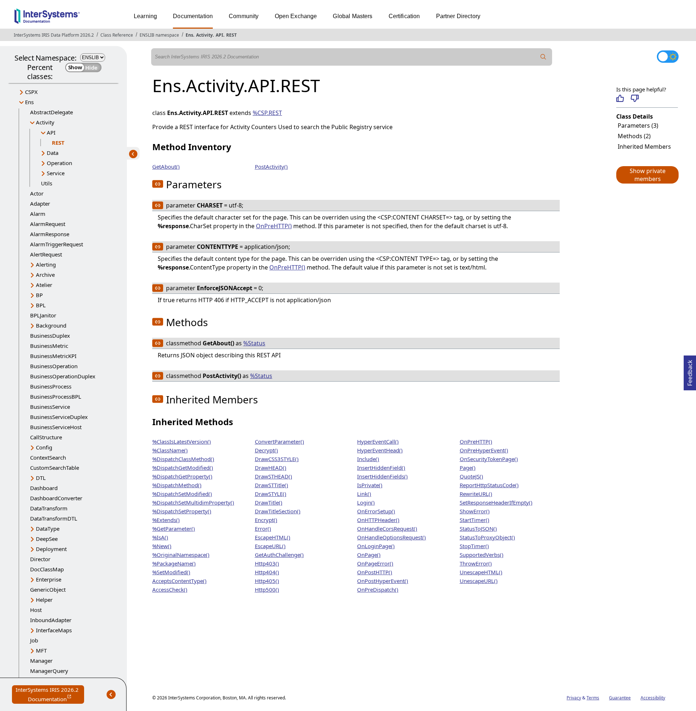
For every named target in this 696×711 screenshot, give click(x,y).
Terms (593, 698)
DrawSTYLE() (270, 493)
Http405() (267, 580)
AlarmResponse (49, 234)
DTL (41, 477)
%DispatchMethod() (177, 485)
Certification (404, 16)
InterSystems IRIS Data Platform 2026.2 (54, 35)
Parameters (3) (638, 126)
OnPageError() (375, 563)
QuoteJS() (471, 476)
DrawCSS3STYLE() (277, 459)
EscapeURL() (270, 546)
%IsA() (160, 537)
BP (39, 295)
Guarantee (620, 698)
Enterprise (48, 579)
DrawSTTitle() (271, 485)
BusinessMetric (49, 345)
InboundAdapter (50, 620)
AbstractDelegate (51, 112)
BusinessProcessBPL (55, 396)
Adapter (40, 203)
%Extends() (166, 519)
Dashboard (44, 488)
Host (36, 609)
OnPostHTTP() (374, 572)
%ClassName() (170, 450)
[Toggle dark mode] (668, 56)
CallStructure (46, 437)
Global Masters (352, 16)
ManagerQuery (49, 670)
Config (44, 447)
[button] (647, 175)
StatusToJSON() (478, 528)
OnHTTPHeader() (378, 519)
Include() (368, 459)
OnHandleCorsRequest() (387, 528)
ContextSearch (48, 457)
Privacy (574, 698)
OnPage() (369, 554)
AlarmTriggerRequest (56, 244)
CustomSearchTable (54, 467)
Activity (204, 35)
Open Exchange (296, 16)
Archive (45, 274)
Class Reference (116, 35)
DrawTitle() (268, 502)
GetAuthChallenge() (279, 554)
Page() (468, 467)
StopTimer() (474, 546)
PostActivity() (271, 166)
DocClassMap (47, 569)
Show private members (648, 175)
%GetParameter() (173, 528)
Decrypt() (266, 450)
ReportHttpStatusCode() (489, 485)
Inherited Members (644, 147)
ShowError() (475, 511)
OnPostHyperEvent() (382, 580)
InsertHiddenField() (381, 467)
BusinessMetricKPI (53, 355)
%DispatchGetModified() (182, 467)
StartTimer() (474, 519)
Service (56, 173)
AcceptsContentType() (179, 580)
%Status (254, 343)
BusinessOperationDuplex (62, 376)
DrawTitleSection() (278, 511)
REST (231, 35)
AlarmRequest (47, 223)
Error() (263, 528)
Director (40, 559)
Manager (41, 660)
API (219, 35)
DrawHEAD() (270, 467)
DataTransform (48, 508)
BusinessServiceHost (56, 427)
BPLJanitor (43, 315)
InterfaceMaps (54, 630)
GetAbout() (166, 166)
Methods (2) (634, 136)
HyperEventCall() (378, 441)
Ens (189, 35)
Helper (44, 599)
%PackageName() (174, 563)
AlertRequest (46, 254)
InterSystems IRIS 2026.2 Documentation (50, 695)
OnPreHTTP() (274, 226)
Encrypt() (266, 519)
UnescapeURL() (479, 580)
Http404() (267, 572)
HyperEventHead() (380, 450)
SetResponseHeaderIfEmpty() (496, 502)
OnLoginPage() (376, 546)
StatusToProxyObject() (487, 537)
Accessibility (653, 698)
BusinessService (50, 406)
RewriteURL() (476, 493)
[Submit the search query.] (543, 57)
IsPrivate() (369, 485)
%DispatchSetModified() (182, 493)
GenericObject (48, 589)
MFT (41, 650)
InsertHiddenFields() (382, 476)
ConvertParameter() (279, 441)
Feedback (690, 371)
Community (243, 16)
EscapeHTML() (272, 537)
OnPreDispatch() (377, 589)
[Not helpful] (634, 98)
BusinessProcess (50, 386)
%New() (161, 546)
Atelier (44, 284)
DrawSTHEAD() (273, 476)
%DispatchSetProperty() (181, 511)
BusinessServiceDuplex (59, 416)
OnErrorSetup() (376, 511)
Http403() (267, 563)
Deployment (51, 548)
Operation (59, 163)
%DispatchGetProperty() (182, 476)
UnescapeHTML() (481, 572)
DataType (47, 528)
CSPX (31, 91)
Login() (366, 502)
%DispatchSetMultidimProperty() (193, 502)
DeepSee (47, 538)
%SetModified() (171, 572)
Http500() (267, 589)
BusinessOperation (54, 366)
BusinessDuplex (50, 335)
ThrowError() (476, 563)
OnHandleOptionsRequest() (391, 537)
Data (52, 152)
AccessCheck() (169, 589)
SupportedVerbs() (482, 554)
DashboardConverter (56, 498)
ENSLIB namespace (159, 35)
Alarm (37, 213)
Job (34, 640)
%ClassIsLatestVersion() (181, 441)
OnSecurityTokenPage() (489, 459)
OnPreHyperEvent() (484, 450)
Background (51, 325)
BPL (41, 305)
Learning (145, 16)
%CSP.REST (267, 113)
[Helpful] (620, 98)
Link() (364, 493)
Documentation (193, 16)
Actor (37, 193)
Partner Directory (458, 16)
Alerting (46, 264)
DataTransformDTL (53, 518)
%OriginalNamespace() (181, 554)
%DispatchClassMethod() (183, 459)
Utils (46, 183)
